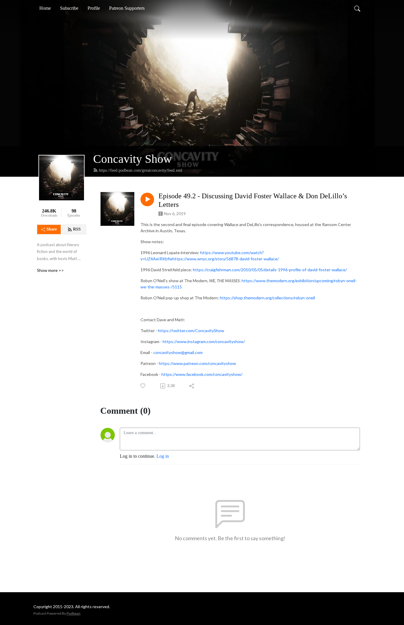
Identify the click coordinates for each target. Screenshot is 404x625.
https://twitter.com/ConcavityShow (191, 330)
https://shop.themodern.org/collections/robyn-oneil (267, 297)
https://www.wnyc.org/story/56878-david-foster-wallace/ (225, 258)
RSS (77, 229)
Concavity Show (132, 158)
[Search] (357, 8)
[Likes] (143, 386)
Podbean (73, 613)
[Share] (192, 386)
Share (51, 229)
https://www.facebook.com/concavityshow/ (202, 374)
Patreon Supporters (127, 8)
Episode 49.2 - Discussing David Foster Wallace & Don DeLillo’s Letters (253, 200)
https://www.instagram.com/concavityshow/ (204, 341)
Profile (94, 8)
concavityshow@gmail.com (178, 352)
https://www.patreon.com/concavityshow (197, 363)
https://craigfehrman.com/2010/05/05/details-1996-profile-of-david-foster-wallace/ (270, 269)
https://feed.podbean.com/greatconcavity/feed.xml (140, 170)
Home (45, 8)
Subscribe (69, 8)
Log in (162, 456)
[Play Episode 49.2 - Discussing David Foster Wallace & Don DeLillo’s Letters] (147, 199)
